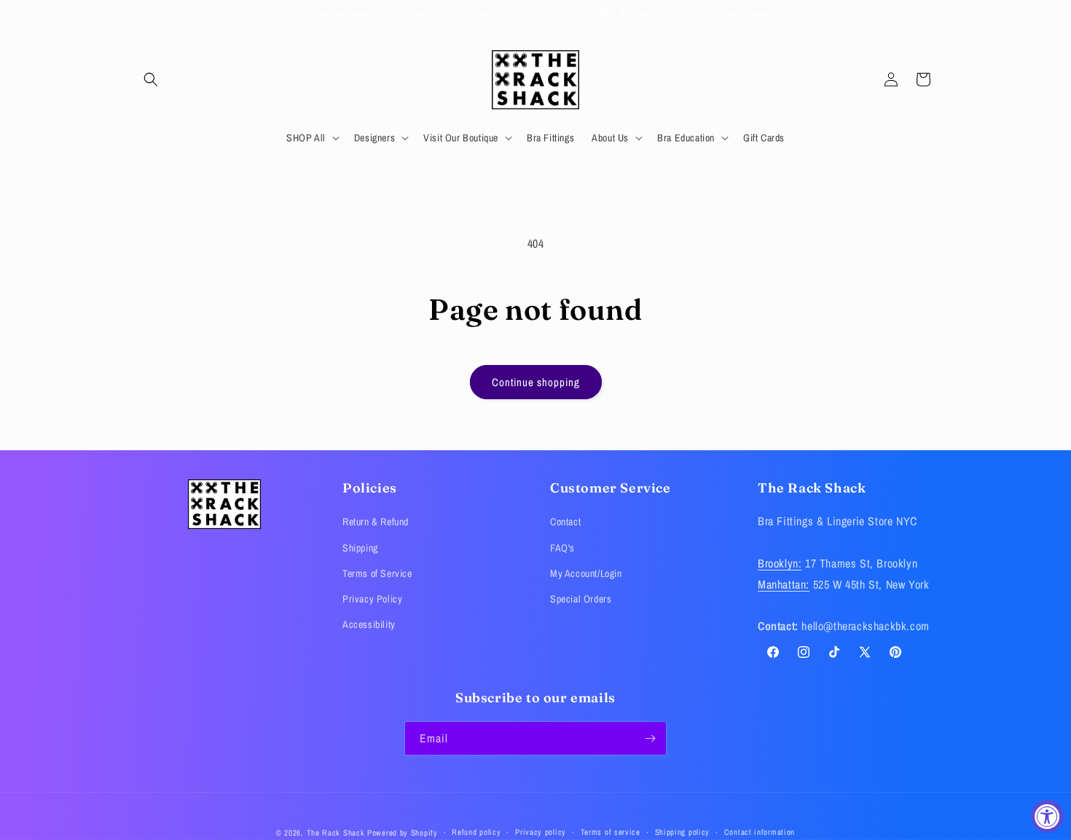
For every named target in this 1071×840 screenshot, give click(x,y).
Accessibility (369, 624)
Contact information (759, 832)
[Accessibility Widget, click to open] (1047, 816)
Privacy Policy (372, 598)
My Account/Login (586, 573)
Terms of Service (377, 573)
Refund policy (476, 832)
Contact (565, 521)
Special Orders (580, 598)
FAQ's (562, 547)
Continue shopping (536, 382)
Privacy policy (540, 832)
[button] (151, 79)
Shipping (360, 547)
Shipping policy (682, 832)
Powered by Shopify (402, 833)
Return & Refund (375, 521)
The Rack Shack (336, 833)
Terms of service (610, 832)
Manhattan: (783, 584)
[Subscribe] (650, 738)
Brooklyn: (779, 563)
